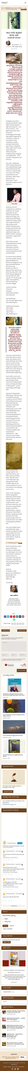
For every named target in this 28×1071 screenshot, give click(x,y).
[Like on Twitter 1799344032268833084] (9, 890)
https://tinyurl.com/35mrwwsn (10, 887)
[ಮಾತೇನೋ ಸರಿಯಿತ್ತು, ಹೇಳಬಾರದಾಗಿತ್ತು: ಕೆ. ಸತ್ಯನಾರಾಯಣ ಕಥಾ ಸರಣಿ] (4, 1012)
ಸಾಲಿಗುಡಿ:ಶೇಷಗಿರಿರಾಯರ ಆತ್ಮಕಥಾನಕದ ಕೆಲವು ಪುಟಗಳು (13, 755)
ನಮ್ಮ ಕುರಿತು (5, 1066)
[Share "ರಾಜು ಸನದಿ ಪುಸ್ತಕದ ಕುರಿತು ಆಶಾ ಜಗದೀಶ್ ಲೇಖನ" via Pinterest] (14, 616)
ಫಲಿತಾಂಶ (12, 926)
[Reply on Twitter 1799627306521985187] (4, 860)
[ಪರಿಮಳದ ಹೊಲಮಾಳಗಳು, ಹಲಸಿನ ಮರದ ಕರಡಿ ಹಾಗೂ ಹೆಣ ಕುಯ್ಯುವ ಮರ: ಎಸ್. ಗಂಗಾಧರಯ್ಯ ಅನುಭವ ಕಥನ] (4, 1027)
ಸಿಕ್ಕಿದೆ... (6, 919)
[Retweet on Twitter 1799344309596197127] (6, 875)
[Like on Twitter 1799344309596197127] (9, 875)
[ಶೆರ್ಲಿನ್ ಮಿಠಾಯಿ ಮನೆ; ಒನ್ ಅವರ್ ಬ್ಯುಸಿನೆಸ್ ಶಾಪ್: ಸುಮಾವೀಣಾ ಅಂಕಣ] (4, 1044)
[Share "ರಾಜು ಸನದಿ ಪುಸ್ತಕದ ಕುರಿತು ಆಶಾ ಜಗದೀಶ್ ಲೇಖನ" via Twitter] (8, 616)
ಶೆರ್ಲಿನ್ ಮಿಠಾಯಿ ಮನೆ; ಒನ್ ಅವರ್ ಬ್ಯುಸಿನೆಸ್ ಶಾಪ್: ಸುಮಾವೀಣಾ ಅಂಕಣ (15, 1043)
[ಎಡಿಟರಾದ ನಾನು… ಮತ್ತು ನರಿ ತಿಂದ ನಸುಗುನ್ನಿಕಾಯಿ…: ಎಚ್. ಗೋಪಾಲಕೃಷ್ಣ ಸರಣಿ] (4, 1035)
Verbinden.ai (14, 1064)
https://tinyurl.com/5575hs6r (10, 858)
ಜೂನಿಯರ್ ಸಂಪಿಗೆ (8, 791)
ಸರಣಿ (14, 1014)
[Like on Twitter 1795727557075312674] (9, 901)
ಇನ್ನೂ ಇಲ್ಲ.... (7, 922)
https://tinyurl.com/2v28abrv (10, 872)
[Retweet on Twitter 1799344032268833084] (6, 890)
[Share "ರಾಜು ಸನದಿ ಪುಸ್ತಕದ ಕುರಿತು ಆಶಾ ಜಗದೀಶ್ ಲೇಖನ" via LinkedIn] (17, 616)
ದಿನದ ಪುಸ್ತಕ (15, 47)
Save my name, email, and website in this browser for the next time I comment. (13, 660)
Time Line (13, 1066)
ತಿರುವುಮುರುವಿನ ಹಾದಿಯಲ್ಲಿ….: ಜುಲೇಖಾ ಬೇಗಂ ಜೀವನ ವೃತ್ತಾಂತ (16, 1019)
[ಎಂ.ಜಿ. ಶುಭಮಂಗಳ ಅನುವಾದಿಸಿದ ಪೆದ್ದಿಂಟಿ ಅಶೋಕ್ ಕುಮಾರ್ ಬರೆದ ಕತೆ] (14, 706)
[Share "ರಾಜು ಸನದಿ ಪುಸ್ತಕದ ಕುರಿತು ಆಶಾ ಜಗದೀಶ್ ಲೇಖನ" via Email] (20, 616)
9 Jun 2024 (18, 851)
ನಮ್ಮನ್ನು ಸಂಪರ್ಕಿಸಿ (21, 1066)
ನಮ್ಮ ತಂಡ (9, 1066)
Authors (17, 1066)
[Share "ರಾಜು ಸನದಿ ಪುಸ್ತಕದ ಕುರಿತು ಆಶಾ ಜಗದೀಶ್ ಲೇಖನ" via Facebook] (5, 616)
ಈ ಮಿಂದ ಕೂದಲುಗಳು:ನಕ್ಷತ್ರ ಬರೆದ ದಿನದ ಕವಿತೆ (13, 736)
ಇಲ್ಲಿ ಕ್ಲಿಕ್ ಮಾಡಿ (6, 942)
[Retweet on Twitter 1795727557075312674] (6, 901)
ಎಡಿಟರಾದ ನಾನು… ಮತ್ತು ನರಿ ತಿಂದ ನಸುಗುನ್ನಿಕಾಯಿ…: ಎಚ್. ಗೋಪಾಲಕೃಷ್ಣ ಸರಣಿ (14, 1036)
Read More (14, 982)
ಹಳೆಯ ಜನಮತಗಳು (7, 929)
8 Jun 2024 (18, 864)
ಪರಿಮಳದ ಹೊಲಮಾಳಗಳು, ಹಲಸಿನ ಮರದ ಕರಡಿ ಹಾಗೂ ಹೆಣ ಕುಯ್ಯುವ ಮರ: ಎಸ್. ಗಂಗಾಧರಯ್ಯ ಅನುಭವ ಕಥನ (16, 1027)
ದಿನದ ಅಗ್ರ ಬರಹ (16, 1021)
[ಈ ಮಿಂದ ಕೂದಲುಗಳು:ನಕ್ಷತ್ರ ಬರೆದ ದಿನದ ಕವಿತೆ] (14, 727)
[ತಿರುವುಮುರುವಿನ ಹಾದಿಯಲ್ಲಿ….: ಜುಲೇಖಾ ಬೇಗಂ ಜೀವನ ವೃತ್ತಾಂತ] (4, 1019)
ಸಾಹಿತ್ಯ (20, 47)
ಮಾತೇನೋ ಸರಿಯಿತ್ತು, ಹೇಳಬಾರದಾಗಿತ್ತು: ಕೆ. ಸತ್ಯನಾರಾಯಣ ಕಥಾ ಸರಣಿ (16, 1011)
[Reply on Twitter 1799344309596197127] (4, 875)
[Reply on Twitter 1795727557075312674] (4, 901)
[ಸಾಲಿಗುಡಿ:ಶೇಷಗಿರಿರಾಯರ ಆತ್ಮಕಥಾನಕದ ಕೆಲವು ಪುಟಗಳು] (14, 746)
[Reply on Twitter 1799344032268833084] (4, 890)
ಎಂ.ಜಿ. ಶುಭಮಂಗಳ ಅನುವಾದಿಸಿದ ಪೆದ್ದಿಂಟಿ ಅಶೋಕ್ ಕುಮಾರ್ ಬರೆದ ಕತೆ (14, 715)
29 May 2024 (19, 894)
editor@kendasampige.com (9, 804)
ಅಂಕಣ (14, 1046)
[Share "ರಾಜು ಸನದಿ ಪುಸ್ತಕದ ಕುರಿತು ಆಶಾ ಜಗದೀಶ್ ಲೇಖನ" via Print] (23, 616)
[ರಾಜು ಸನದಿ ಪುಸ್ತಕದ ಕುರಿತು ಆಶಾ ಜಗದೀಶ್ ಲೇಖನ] (14, 619)
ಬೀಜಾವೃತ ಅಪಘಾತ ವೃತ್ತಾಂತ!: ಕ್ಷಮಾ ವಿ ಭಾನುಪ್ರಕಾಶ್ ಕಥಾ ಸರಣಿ (12, 786)
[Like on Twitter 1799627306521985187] (9, 860)
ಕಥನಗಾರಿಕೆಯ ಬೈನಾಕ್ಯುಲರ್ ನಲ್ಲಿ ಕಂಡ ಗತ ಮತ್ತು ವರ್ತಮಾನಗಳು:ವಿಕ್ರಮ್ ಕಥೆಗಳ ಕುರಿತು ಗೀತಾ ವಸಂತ (13, 694)
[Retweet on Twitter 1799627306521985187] (6, 860)
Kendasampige (10, 851)
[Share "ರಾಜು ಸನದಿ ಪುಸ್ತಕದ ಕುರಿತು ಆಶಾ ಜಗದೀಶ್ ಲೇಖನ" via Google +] (11, 616)
